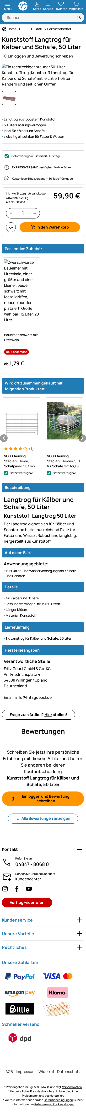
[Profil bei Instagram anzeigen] (5, 889)
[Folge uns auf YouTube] (29, 889)
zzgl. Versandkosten (34, 193)
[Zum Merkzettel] (11, 227)
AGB (9, 1071)
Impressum (26, 1071)
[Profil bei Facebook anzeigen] (17, 889)
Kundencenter (28, 879)
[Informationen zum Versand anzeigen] (20, 1038)
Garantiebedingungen (58, 1100)
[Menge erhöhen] (35, 213)
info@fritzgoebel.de (28, 697)
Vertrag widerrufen (27, 902)
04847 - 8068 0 (32, 864)
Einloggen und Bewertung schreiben (40, 56)
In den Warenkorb (53, 227)
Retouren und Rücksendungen (54, 1104)
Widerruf (46, 1071)
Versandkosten (72, 1087)
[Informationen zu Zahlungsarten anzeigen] (43, 992)
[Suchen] (79, 17)
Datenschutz (69, 1071)
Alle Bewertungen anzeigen (46, 818)
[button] (43, 75)
